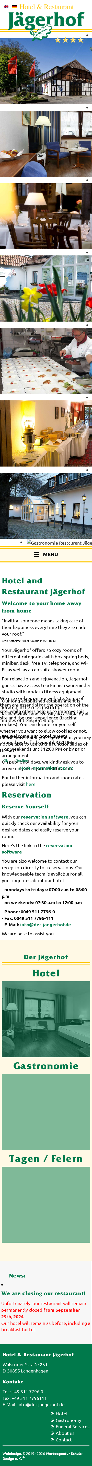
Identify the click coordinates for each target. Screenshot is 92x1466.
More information (37, 767)
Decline (22, 760)
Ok (5, 760)
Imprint (65, 767)
